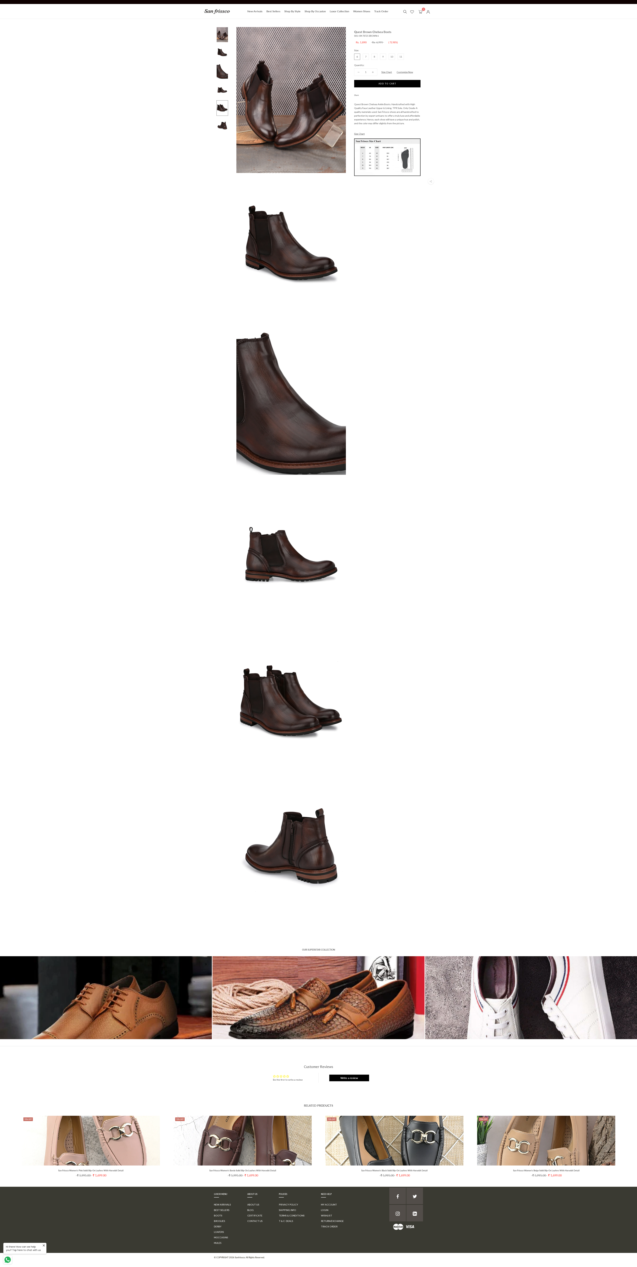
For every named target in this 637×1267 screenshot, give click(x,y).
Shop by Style (292, 11)
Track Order (381, 11)
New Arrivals (254, 11)
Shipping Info (287, 1210)
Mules (217, 1242)
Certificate (254, 1215)
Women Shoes (361, 11)
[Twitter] (366, 94)
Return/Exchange (332, 1221)
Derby (217, 1226)
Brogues (219, 1221)
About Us (253, 1204)
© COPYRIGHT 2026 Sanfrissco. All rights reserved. (239, 1257)
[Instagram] (397, 1213)
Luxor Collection (339, 11)
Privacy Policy (288, 1204)
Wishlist (326, 1215)
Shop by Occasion (315, 11)
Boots (218, 1215)
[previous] (10, 1143)
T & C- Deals (286, 1221)
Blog (250, 1210)
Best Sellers (273, 11)
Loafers (219, 1232)
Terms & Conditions (292, 1215)
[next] (626, 1143)
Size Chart (386, 72)
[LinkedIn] (414, 1213)
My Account (329, 1204)
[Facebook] (362, 94)
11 (400, 56)
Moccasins (221, 1237)
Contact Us (255, 1221)
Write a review (349, 1077)
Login (324, 1210)
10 (391, 56)
